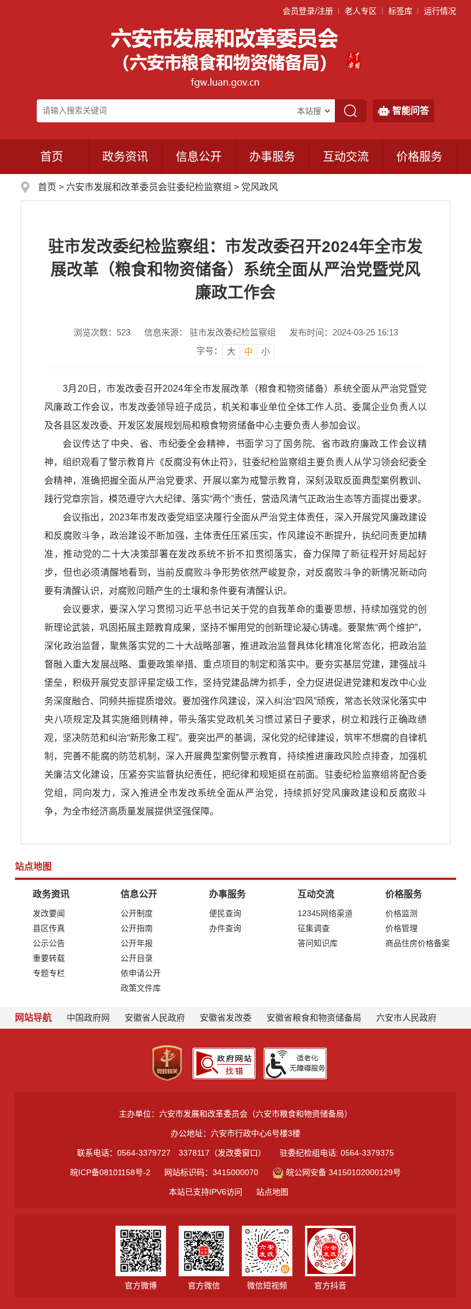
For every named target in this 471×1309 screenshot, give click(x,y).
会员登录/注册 (308, 11)
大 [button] (231, 351)
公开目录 (137, 958)
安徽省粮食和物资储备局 (314, 1017)
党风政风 (259, 187)
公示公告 (49, 943)
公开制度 (137, 913)
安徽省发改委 (226, 1017)
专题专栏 (49, 973)
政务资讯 (125, 156)
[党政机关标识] (167, 1062)
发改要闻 (49, 913)
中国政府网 (88, 1017)
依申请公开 (141, 973)
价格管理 (401, 928)
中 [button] (248, 351)
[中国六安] (353, 56)
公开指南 (137, 928)
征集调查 (314, 928)
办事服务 (272, 156)
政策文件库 (141, 988)
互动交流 (346, 156)
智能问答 (410, 110)
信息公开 (199, 156)
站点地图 (272, 1191)
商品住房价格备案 (417, 943)
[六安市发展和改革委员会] (226, 56)
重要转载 (49, 958)
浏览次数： (102, 332)
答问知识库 (318, 943)
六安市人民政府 (406, 1017)
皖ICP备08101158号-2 (110, 1172)
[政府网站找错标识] (224, 1062)
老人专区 (361, 11)
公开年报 (137, 943)
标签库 (400, 11)
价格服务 (419, 156)
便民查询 (225, 913)
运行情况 (440, 11)
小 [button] (265, 351)
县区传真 (49, 928)
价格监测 (401, 913)
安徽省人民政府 (155, 1017)
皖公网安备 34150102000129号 (343, 1172)
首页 (51, 156)
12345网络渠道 (325, 913)
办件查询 (225, 928)
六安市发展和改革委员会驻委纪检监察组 (150, 187)
